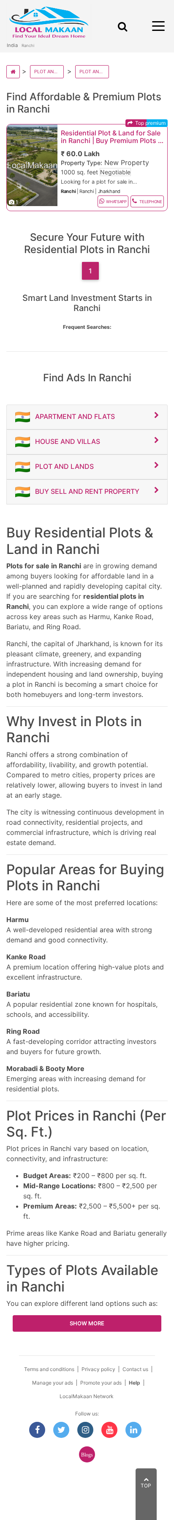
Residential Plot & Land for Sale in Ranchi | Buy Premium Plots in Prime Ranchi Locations (112, 136)
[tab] (87, 417)
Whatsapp (116, 201)
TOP (146, 1485)
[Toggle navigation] (121, 26)
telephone (150, 201)
